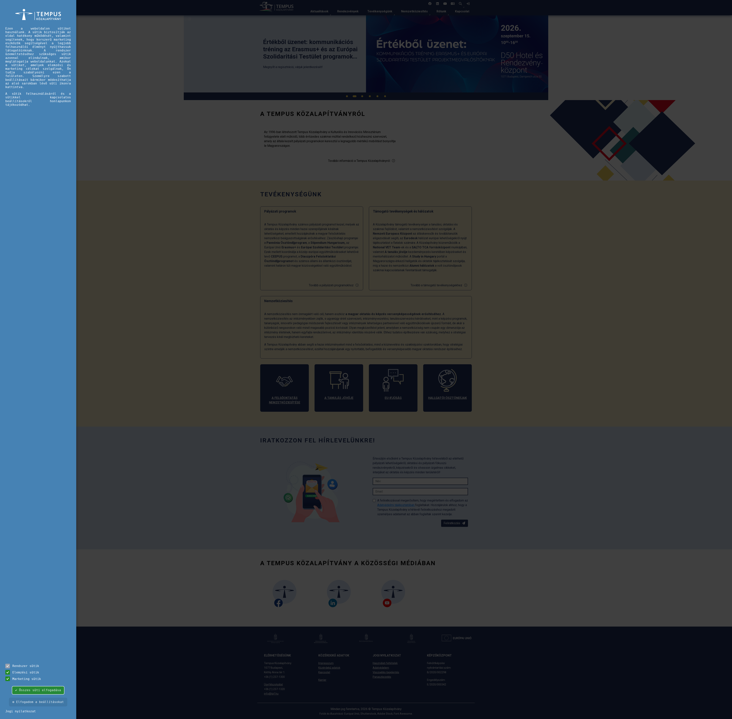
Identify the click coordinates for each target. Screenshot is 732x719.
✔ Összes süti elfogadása (38, 690)
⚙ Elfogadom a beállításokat (38, 702)
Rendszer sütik (25, 666)
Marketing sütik (26, 679)
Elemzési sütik (25, 672)
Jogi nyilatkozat (20, 711)
